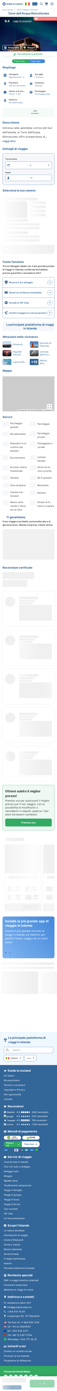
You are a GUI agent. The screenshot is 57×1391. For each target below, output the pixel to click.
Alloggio (8, 1176)
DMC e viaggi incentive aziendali (21, 1280)
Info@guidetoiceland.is (19, 1307)
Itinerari (8, 1263)
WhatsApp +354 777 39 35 (22, 1339)
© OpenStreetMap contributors (40, 410)
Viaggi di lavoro (12, 1204)
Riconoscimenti (12, 1080)
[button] (28, 34)
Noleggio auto (11, 1171)
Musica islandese (13, 1249)
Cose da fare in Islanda (16, 1162)
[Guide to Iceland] (12, 4)
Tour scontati (11, 1209)
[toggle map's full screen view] (49, 406)
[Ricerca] (41, 3)
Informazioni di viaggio (16, 1235)
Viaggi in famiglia (13, 1190)
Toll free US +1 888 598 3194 (23, 1322)
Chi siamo (9, 1075)
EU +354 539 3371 (18, 1330)
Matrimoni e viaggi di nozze (18, 1289)
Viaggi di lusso (11, 1199)
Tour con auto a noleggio (17, 1166)
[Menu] (51, 3)
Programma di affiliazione (17, 1360)
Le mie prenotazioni (14, 1218)
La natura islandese (14, 1230)
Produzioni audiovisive (16, 1285)
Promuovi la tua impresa (16, 1356)
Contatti (8, 1099)
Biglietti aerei (11, 1180)
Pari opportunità (12, 1094)
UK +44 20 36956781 (19, 1326)
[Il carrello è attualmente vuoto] (46, 3)
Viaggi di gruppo (13, 1194)
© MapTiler (23, 410)
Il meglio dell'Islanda (14, 1258)
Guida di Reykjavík (14, 1240)
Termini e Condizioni (14, 1085)
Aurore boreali (11, 1254)
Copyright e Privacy (14, 1089)
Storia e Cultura (12, 1244)
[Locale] (27, 3)
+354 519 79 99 (16, 1311)
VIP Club (8, 1213)
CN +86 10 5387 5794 (20, 1335)
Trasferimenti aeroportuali (17, 1185)
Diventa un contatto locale (18, 1351)
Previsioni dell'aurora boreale (19, 1268)
